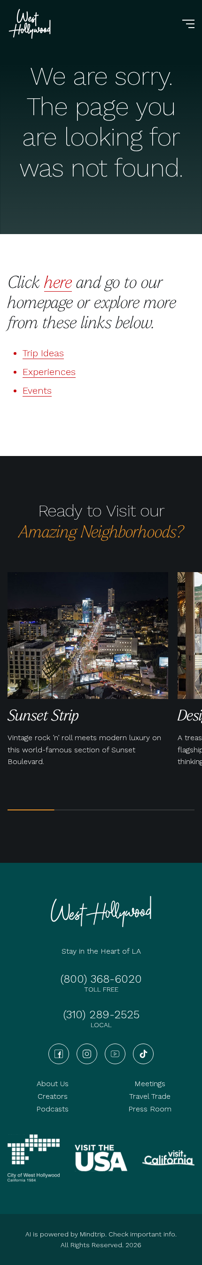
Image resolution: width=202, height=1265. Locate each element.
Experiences (49, 371)
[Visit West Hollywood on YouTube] (115, 1054)
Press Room (149, 1108)
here (58, 281)
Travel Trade (150, 1096)
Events (37, 390)
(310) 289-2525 (101, 1014)
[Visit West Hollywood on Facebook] (58, 1054)
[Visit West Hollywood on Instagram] (87, 1054)
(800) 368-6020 (101, 979)
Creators (53, 1096)
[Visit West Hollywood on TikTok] (143, 1054)
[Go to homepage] (31, 23)
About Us (53, 1083)
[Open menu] (188, 24)
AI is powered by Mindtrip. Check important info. (101, 1234)
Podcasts (52, 1108)
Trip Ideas (43, 353)
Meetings (149, 1083)
